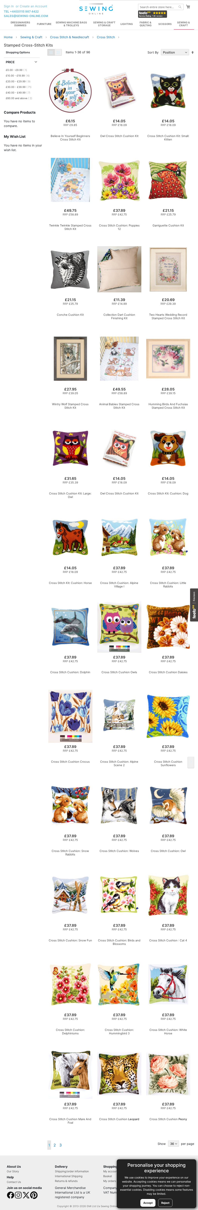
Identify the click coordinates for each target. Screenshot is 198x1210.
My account (110, 1171)
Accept (148, 1202)
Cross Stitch (106, 37)
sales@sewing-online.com (26, 16)
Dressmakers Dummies (20, 24)
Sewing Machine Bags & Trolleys (71, 24)
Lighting (126, 24)
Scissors (165, 24)
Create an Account (33, 6)
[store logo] (96, 9)
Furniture (44, 24)
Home (9, 37)
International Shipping (69, 1176)
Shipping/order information (72, 1171)
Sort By (153, 52)
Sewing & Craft (183, 24)
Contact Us (14, 1182)
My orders (109, 1181)
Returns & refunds (66, 1181)
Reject (165, 1202)
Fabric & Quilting (146, 24)
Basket (107, 1176)
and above (20, 98)
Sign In (9, 6)
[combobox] (160, 7)
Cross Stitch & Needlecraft (70, 37)
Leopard (119, 1119)
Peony (168, 1119)
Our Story (13, 1171)
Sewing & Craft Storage (104, 24)
